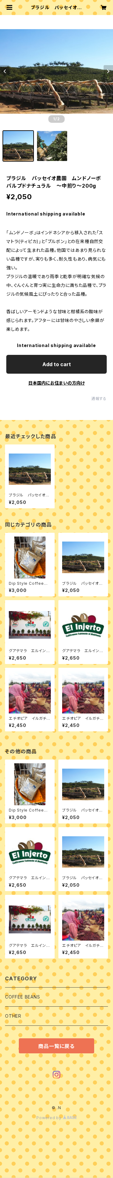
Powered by (49, 1117)
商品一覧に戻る (56, 1046)
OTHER (13, 1016)
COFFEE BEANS (22, 996)
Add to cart (56, 364)
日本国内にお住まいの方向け (56, 383)
